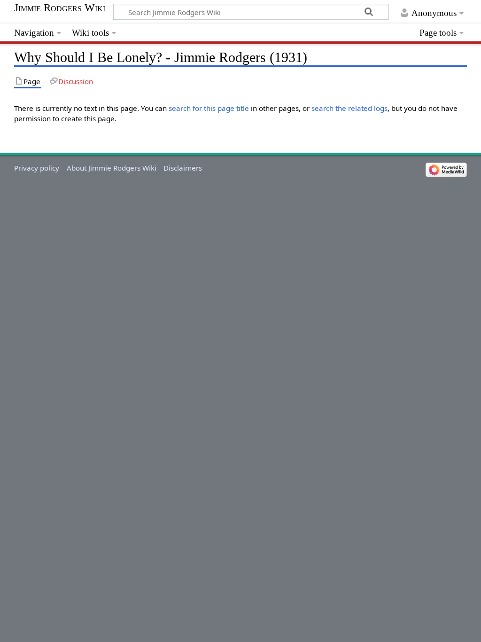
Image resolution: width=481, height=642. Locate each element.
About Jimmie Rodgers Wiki (111, 167)
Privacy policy (36, 167)
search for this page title (209, 108)
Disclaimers (182, 167)
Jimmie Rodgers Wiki (59, 8)
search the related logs (349, 108)
